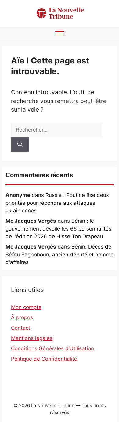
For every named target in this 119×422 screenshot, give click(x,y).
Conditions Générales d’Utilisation (52, 348)
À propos (22, 317)
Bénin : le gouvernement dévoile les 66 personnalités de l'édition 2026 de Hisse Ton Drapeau (58, 228)
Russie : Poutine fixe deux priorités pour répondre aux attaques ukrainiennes (57, 203)
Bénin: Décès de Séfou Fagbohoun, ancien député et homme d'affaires (59, 254)
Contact (20, 328)
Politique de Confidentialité (44, 359)
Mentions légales (31, 338)
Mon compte (26, 307)
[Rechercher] (20, 144)
